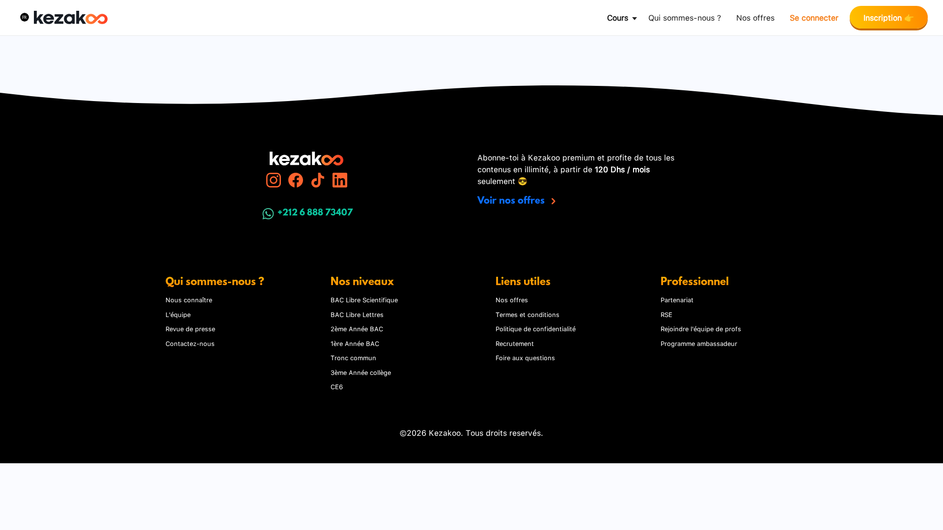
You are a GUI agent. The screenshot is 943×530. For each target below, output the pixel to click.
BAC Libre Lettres (357, 314)
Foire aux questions (525, 357)
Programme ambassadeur (699, 343)
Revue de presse (190, 328)
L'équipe (178, 314)
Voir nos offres (512, 201)
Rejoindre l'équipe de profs (701, 328)
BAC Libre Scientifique (364, 299)
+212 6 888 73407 (315, 213)
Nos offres (755, 17)
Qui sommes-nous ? (684, 17)
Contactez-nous (190, 343)
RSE (666, 314)
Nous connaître (189, 299)
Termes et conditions (527, 314)
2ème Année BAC (357, 328)
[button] (24, 17)
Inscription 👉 (888, 17)
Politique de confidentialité (536, 328)
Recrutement (515, 343)
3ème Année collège (361, 372)
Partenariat (677, 299)
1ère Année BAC (355, 343)
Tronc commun (353, 357)
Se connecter (814, 17)
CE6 (337, 386)
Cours (617, 17)
